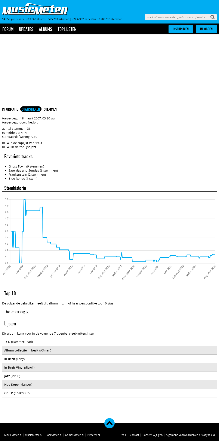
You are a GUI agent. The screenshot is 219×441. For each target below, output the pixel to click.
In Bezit (9, 359)
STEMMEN (50, 109)
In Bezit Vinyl (13, 367)
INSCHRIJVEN (181, 29)
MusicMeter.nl (33, 435)
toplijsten (67, 29)
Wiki (123, 435)
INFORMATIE (10, 109)
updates (26, 29)
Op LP (8, 393)
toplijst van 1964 (30, 143)
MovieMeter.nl (13, 435)
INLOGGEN (206, 29)
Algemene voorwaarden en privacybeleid (190, 435)
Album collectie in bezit (21, 350)
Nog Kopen (12, 384)
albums (45, 29)
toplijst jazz (27, 147)
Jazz (7, 376)
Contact (134, 435)
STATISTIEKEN (31, 109)
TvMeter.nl (93, 435)
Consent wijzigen (152, 435)
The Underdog (14, 312)
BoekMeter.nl (54, 435)
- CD (7, 342)
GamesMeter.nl (74, 435)
